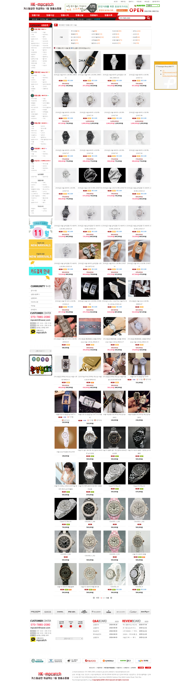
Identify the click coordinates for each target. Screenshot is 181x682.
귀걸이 (45, 208)
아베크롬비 (46, 193)
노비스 (45, 191)
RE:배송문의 (97, 634)
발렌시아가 (34, 39)
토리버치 (45, 41)
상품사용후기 (63, 19)
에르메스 (45, 34)
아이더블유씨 (47, 107)
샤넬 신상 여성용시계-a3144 (66, 452)
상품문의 (96, 625)
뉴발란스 (34, 135)
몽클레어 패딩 (35, 189)
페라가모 (34, 47)
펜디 (32, 41)
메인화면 (62, 25)
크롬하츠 (34, 61)
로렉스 (45, 101)
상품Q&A (54, 19)
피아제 (45, 114)
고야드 (45, 54)
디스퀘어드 (46, 187)
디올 (32, 50)
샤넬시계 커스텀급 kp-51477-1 (65, 414)
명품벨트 (94, 15)
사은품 (33, 65)
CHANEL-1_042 (139, 521)
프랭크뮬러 (34, 114)
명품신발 (79, 15)
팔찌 (32, 210)
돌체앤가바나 (35, 43)
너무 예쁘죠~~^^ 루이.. (130, 631)
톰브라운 (45, 198)
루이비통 (34, 32)
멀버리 (45, 50)
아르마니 (34, 198)
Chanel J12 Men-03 (114, 486)
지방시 (45, 52)
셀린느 (33, 56)
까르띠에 (45, 45)
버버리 (45, 39)
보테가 (43, 135)
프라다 (33, 36)
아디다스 (34, 133)
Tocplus (158, 63)
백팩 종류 (34, 63)
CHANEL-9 (139, 587)
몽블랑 (33, 88)
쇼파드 (45, 105)
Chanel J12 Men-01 (65, 521)
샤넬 (44, 32)
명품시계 (65, 15)
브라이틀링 (46, 103)
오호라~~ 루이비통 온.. (130, 634)
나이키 (43, 133)
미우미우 (45, 43)
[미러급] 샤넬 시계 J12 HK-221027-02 (90, 188)
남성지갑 (45, 176)
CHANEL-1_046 (90, 521)
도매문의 (89, 19)
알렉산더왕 (34, 59)
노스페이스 (34, 193)
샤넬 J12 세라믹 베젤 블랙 (65, 587)
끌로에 (33, 54)
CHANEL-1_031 (114, 554)
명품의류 (108, 15)
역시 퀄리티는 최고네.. (130, 625)
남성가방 (34, 176)
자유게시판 (80, 19)
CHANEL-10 (115, 587)
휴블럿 (33, 116)
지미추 (33, 137)
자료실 (72, 19)
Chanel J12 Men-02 (139, 486)
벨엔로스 (45, 116)
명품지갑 (50, 15)
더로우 (45, 65)
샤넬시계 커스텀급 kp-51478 (139, 376)
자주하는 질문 (44, 19)
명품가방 (36, 15)
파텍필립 (45, 112)
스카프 (45, 210)
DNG (44, 196)
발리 (44, 36)
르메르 (33, 67)
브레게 (33, 105)
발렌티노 (45, 56)
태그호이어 (34, 107)
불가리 (45, 59)
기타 (44, 63)
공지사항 (34, 19)
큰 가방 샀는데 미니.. (129, 628)
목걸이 (33, 208)
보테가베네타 (47, 47)
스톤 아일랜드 (35, 196)
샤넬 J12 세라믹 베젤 (139, 554)
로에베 (45, 61)
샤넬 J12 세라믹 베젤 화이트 (90, 587)
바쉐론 (45, 109)
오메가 (33, 109)
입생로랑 (34, 52)
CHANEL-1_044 (114, 521)
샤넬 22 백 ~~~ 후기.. (129, 637)
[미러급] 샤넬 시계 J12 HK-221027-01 (115, 188)
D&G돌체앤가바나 (46, 139)
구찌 (32, 34)
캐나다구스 (46, 189)
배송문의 (96, 631)
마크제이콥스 (35, 45)
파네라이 (34, 118)
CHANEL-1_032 (90, 556)
